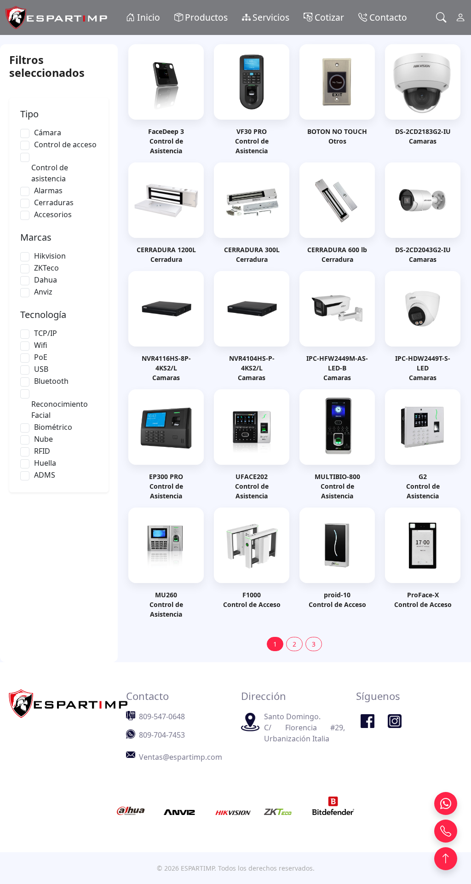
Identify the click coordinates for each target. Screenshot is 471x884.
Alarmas (48, 190)
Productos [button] (206, 17)
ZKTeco (46, 268)
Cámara (47, 132)
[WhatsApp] (445, 803)
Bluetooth (51, 381)
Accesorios (53, 214)
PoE (40, 357)
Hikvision (50, 256)
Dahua (45, 280)
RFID (42, 451)
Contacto (387, 17)
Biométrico (53, 427)
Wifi (40, 345)
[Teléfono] (445, 831)
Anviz (43, 292)
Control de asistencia (49, 173)
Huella (45, 463)
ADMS (44, 475)
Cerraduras (54, 202)
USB (41, 369)
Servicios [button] (271, 17)
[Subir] (445, 858)
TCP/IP (45, 333)
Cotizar (328, 17)
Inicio (147, 17)
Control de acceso (65, 144)
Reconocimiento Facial (59, 409)
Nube (43, 439)
